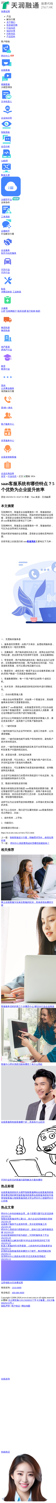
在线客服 (5, 70)
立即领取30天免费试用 (12, 1282)
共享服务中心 (7, 440)
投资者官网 (12, 25)
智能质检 (5, 132)
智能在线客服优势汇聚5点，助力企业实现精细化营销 (26, 1219)
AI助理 (4, 161)
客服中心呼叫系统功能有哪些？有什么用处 (21, 1064)
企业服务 (5, 250)
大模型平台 (6, 199)
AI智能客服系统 (19, 1198)
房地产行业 (6, 350)
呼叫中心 (5, 56)
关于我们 (11, 22)
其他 (3, 385)
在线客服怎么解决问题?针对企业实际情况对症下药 (25, 1240)
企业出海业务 (7, 473)
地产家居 (5, 347)
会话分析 (5, 146)
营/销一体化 (7, 407)
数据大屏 (5, 175)
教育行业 (5, 369)
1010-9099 (16, 1287)
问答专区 (11, 34)
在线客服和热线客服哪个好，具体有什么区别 (23, 1122)
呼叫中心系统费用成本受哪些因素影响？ (29, 843)
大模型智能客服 (26, 1192)
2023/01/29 (9, 1232)
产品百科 (11, 36)
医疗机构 (31, 311)
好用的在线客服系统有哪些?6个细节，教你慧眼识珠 (26, 1251)
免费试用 (5, 11)
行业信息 (11, 28)
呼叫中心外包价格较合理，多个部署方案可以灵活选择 (27, 1213)
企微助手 (5, 231)
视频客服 (5, 84)
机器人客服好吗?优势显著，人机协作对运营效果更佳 (26, 1246)
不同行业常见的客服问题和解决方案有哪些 (21, 1180)
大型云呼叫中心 (35, 1198)
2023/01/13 (6, 1248)
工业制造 (17, 292)
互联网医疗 (11, 311)
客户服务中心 (7, 424)
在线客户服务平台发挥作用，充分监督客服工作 (24, 1224)
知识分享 (11, 31)
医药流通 (21, 311)
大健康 (4, 308)
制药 (38, 311)
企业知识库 (6, 118)
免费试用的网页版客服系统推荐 (18, 1195)
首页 (3, 476)
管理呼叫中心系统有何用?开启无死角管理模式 (23, 1256)
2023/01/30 (6, 1216)
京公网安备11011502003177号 (22, 1300)
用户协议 (15, 1306)
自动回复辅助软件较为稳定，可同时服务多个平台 (25, 1235)
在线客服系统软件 (9, 1192)
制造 (3, 289)
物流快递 (5, 327)
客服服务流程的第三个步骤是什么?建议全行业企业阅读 (27, 1006)
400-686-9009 (18, 1293)
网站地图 (25, 1306)
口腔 (3, 311)
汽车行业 (5, 269)
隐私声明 (5, 1306)
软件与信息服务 (8, 253)
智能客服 (7, 1198)
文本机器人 (6, 101)
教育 (3, 366)
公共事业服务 (7, 388)
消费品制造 (6, 292)
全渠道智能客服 (8, 457)
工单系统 (5, 217)
